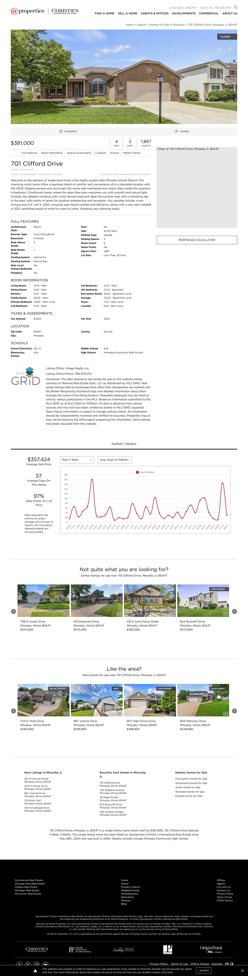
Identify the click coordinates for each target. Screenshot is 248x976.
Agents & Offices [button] (155, 13)
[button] (197, 187)
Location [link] (101, 153)
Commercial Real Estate (29, 880)
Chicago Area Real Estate (30, 883)
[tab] (124, 444)
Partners (126, 900)
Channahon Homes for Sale (191, 778)
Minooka (58, 174)
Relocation (127, 897)
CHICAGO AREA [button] (181, 7)
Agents (221, 883)
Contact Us (223, 890)
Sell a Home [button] (127, 13)
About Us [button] (229, 13)
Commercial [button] (209, 13)
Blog (124, 904)
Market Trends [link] (131, 153)
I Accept (203, 970)
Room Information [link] (52, 153)
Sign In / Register (215, 7)
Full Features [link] (30, 153)
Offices (221, 880)
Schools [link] (115, 153)
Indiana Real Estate (26, 887)
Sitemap (217, 964)
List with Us (224, 887)
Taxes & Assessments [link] (79, 153)
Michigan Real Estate (27, 890)
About (125, 883)
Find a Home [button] (104, 13)
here (170, 972)
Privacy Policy (225, 893)
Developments (184, 13)
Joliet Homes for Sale (187, 787)
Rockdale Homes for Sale (189, 791)
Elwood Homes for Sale (188, 796)
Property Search (130, 887)
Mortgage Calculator (196, 240)
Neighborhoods (130, 890)
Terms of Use (224, 897)
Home (124, 880)
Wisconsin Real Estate (28, 893)
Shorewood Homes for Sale (191, 783)
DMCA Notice (225, 900)
